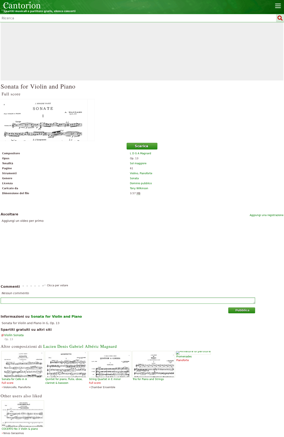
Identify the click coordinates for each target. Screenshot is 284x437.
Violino (134, 173)
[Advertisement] (142, 51)
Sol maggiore (138, 163)
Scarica (141, 146)
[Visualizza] (142, 120)
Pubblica (242, 310)
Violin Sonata (14, 335)
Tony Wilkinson (139, 188)
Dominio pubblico (141, 183)
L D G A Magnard (140, 153)
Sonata (134, 178)
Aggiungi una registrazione (266, 215)
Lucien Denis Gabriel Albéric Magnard (80, 346)
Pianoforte (146, 173)
